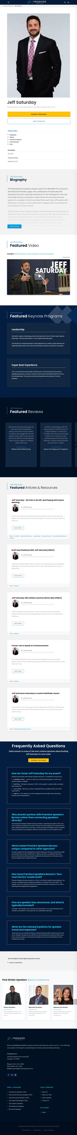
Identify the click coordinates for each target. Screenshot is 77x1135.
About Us (45, 1092)
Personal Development (59, 536)
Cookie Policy (37, 1130)
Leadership (36, 536)
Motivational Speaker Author (22, 729)
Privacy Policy (26, 1130)
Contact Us (45, 1100)
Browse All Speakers (15, 1109)
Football (16, 536)
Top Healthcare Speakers (16, 1106)
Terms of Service (49, 1130)
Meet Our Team (47, 1095)
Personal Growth (46, 536)
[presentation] (75, 445)
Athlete (11, 538)
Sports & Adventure (26, 536)
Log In (44, 1112)
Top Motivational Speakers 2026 (19, 1098)
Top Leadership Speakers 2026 (18, 1100)
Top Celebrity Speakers (16, 1103)
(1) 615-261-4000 (18, 1064)
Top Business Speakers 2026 (17, 1092)
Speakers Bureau (7, 6)
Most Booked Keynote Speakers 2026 (20, 1095)
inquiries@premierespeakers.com (22, 1068)
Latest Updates (46, 1098)
